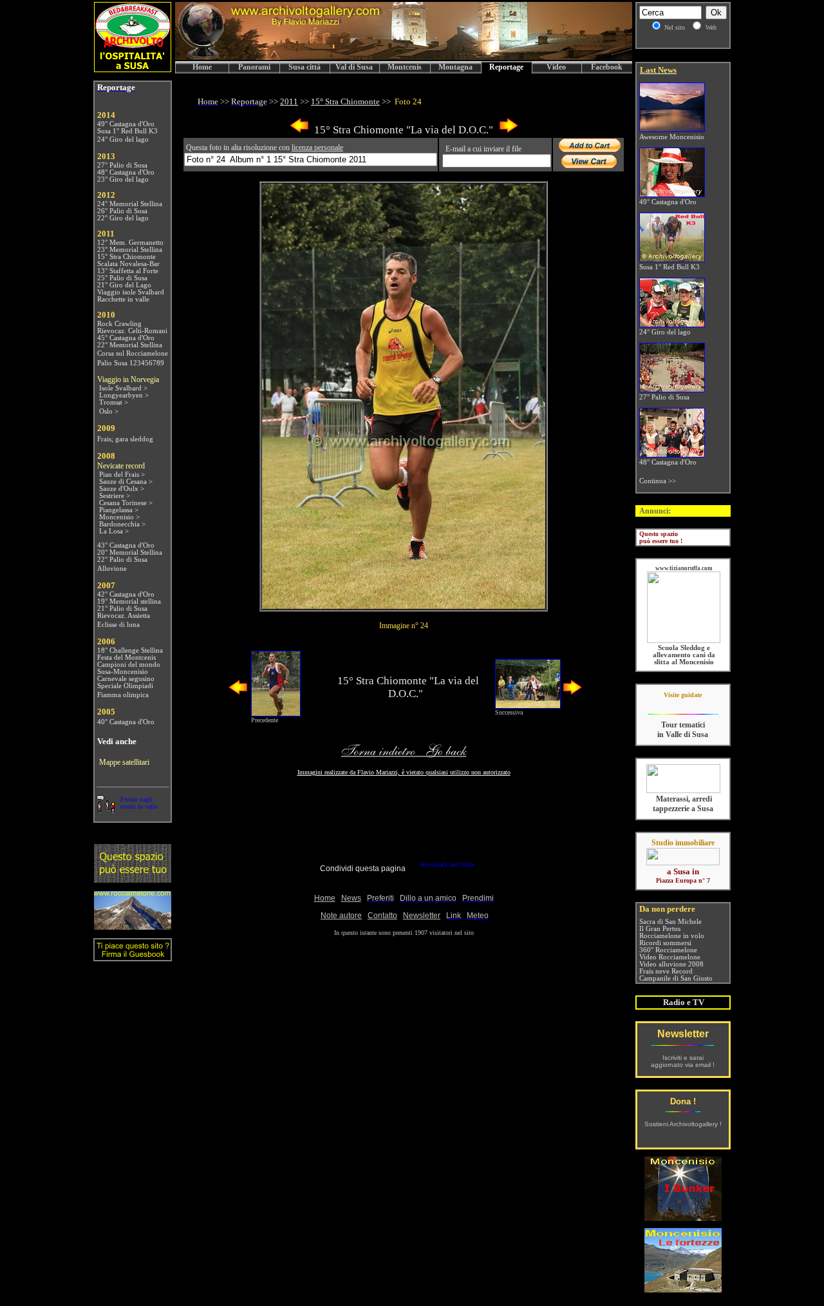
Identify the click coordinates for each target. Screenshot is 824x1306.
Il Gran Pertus (659, 928)
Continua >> (657, 481)
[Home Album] (403, 605)
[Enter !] (132, 879)
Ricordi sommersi (665, 942)
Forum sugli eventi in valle (138, 803)
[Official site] (682, 704)
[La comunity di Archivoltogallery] (105, 809)
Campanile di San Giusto (676, 978)
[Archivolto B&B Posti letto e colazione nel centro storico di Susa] (132, 68)
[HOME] (403, 57)
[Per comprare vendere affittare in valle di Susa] (683, 862)
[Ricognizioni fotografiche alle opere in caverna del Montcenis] (683, 1217)
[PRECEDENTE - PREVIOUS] (299, 130)
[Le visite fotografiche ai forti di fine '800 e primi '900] (683, 1288)
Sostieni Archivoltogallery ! (683, 1124)
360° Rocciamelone (668, 950)
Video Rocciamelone (669, 957)
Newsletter (683, 1033)
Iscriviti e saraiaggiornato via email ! (683, 1061)
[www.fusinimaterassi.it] (683, 790)
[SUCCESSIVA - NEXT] (508, 130)
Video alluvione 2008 (671, 964)
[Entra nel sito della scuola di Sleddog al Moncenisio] (683, 640)
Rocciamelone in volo (671, 935)
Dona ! (683, 1101)
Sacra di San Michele (670, 921)
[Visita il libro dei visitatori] (132, 955)
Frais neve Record (666, 971)
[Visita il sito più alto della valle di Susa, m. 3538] (132, 926)
